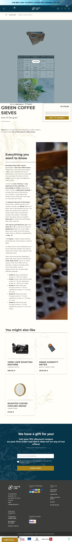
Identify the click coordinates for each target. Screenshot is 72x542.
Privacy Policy (13, 526)
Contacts (53, 494)
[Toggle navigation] (3, 8)
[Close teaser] (18, 537)
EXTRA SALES (54, 505)
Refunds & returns (11, 522)
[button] (36, 91)
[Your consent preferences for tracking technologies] (69, 539)
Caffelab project (53, 490)
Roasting (12, 15)
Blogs (52, 502)
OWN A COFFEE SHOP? (55, 498)
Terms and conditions (12, 517)
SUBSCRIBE (35, 468)
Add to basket (57, 118)
